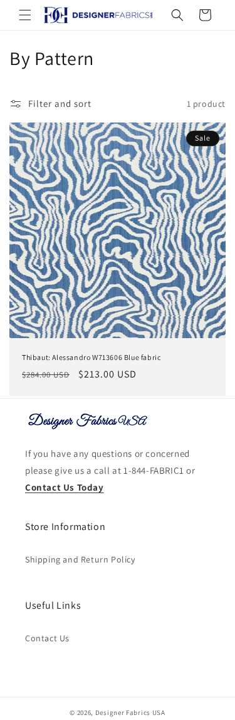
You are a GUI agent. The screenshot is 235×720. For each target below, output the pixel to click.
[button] (25, 15)
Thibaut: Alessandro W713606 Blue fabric (91, 357)
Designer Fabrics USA (130, 712)
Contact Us (47, 638)
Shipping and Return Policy (80, 559)
